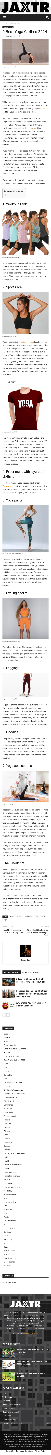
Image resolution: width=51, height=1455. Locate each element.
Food (6, 1135)
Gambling (8, 1142)
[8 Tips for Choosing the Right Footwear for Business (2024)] (8, 982)
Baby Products (10, 1045)
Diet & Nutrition (10, 1101)
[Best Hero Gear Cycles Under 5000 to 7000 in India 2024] (8, 1364)
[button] (4, 17)
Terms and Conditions (24, 1451)
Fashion (7, 1120)
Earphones (8, 1105)
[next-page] (8, 1015)
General (7, 1150)
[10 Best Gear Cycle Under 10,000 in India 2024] (8, 1376)
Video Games (9, 1262)
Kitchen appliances (12, 1187)
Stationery (8, 1232)
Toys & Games (9, 1250)
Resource (8, 1213)
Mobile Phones (10, 1194)
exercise (19, 917)
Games (7, 1146)
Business (7, 1071)
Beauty (7, 1052)
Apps (6, 1041)
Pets (5, 1206)
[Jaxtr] (25, 7)
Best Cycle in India (11, 1056)
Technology (8, 1239)
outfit (36, 917)
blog (6, 1067)
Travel (6, 1254)
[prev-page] (4, 1015)
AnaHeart (44, 108)
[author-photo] (25, 957)
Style (6, 1235)
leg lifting (29, 128)
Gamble (7, 1138)
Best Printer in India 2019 (14, 1060)
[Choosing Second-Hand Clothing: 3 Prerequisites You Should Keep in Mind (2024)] (8, 994)
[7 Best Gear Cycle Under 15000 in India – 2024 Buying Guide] (8, 1352)
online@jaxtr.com (30, 1333)
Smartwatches (10, 1221)
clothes (12, 917)
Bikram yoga (27, 342)
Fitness (7, 1131)
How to (7, 1179)
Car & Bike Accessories (13, 1082)
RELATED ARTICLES (11, 972)
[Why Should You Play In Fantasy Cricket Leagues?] (8, 1005)
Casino (7, 1086)
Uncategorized (10, 1258)
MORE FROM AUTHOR (31, 972)
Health (6, 1161)
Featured (7, 1123)
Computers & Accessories (14, 1093)
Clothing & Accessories (13, 1090)
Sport (43, 917)
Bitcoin (7, 1064)
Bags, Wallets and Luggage (15, 1049)
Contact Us (10, 1451)
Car (5, 1078)
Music (6, 1198)
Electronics (8, 1112)
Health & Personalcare (13, 1164)
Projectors (8, 1209)
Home (4, 23)
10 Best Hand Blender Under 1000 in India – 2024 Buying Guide (37, 932)
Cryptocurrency (10, 1097)
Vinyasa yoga (8, 486)
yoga (5, 920)
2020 (6, 1034)
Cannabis (8, 1075)
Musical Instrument (12, 1202)
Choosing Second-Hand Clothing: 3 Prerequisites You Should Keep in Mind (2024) (32, 994)
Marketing (8, 1191)
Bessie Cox (8, 36)
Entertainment (10, 1116)
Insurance (8, 1183)
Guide (6, 1157)
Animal (7, 1037)
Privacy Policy (40, 1451)
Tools (6, 1247)
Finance (7, 1127)
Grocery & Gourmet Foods (14, 1153)
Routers (7, 1217)
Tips (5, 1243)
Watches (7, 1265)
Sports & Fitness (14, 23)
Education (8, 1108)
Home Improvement (12, 1176)
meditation (28, 917)
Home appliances (11, 1172)
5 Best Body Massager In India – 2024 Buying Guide (12, 931)
